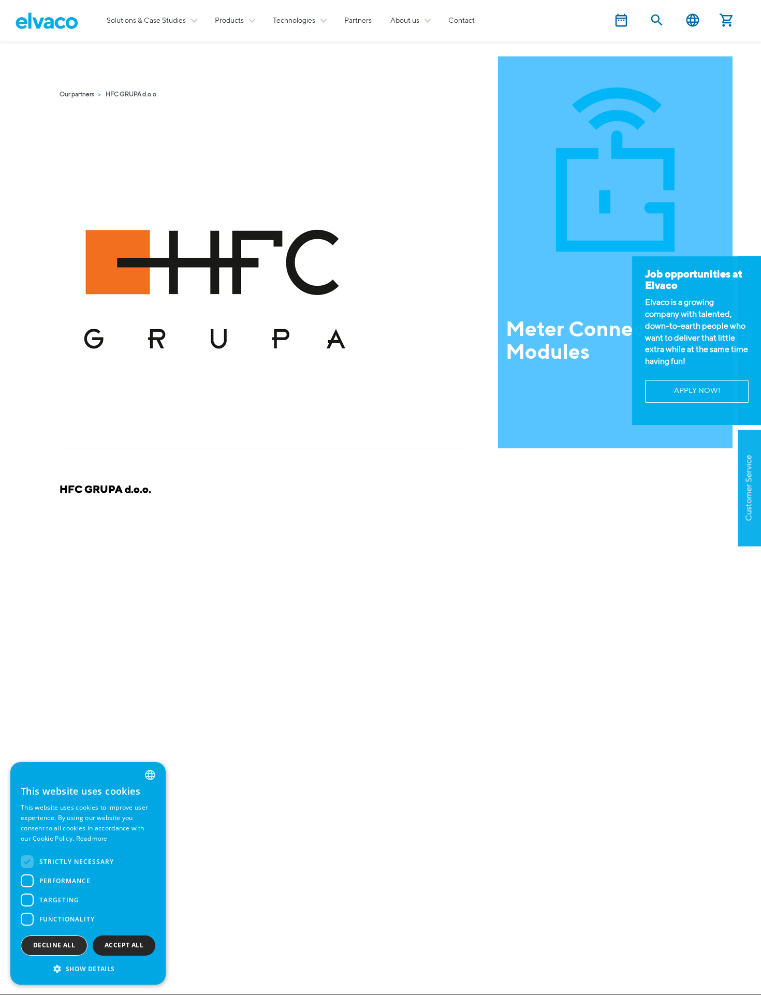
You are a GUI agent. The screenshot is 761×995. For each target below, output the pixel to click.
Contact (461, 20)
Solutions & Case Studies (146, 20)
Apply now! (697, 391)
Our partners (77, 95)
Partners (358, 20)
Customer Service (749, 488)
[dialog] (88, 873)
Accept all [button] (124, 945)
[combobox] (150, 775)
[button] (88, 968)
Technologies (294, 20)
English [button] (692, 20)
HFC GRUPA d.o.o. (132, 95)
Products (229, 20)
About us (404, 20)
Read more (92, 839)
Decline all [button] (54, 945)
